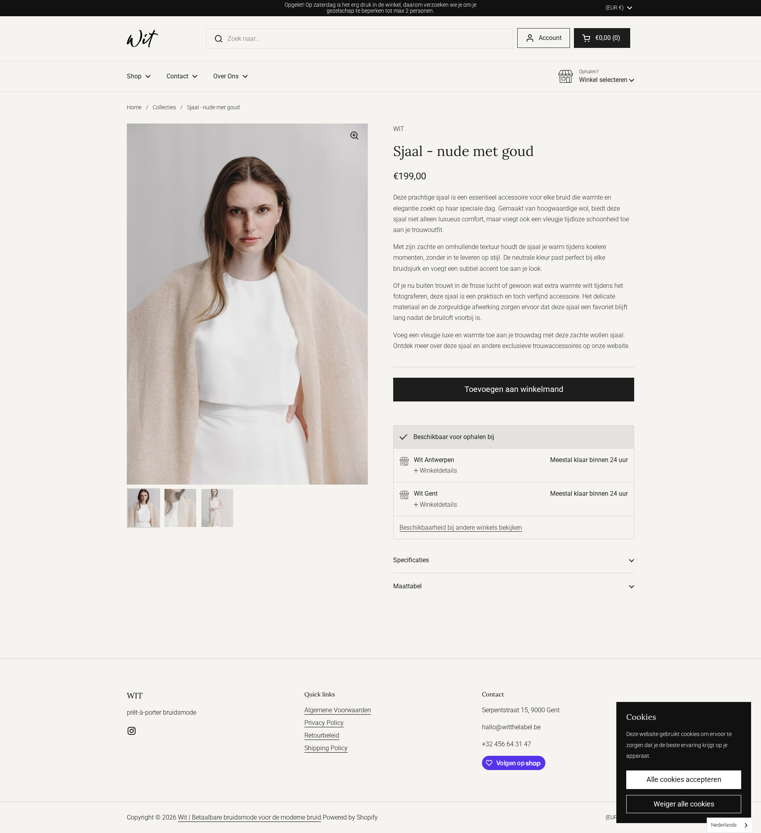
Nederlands (724, 825)
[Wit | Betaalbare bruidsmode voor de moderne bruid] (142, 39)
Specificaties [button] (411, 560)
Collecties (164, 107)
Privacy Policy (324, 722)
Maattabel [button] (407, 586)
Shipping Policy (326, 748)
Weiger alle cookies (684, 804)
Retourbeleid (321, 735)
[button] (602, 38)
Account (550, 38)
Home (134, 107)
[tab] (435, 470)
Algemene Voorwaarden (337, 710)
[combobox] (730, 825)
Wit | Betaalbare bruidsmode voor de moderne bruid (249, 817)
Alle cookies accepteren (683, 779)
